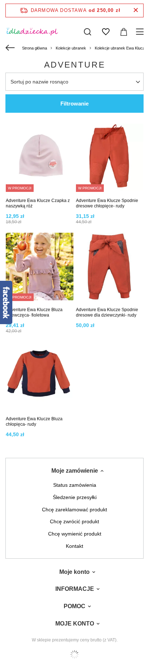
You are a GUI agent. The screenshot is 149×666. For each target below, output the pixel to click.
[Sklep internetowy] (74, 654)
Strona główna (34, 48)
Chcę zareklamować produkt (74, 509)
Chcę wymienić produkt (74, 534)
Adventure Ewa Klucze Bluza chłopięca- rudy (34, 421)
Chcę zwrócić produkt (74, 521)
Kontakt (74, 546)
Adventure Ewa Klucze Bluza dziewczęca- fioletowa (34, 312)
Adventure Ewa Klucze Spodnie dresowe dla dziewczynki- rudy (107, 312)
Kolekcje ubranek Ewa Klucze (121, 48)
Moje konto (74, 572)
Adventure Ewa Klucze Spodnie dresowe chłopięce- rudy (107, 203)
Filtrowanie (74, 103)
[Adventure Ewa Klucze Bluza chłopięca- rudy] (39, 376)
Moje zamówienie (74, 471)
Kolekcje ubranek (71, 48)
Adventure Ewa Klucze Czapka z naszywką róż (38, 203)
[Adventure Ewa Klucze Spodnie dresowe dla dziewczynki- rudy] (110, 267)
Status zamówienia (74, 485)
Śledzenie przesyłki (75, 497)
